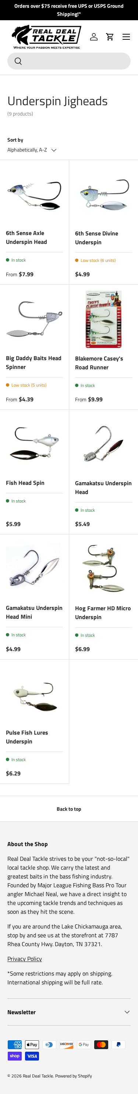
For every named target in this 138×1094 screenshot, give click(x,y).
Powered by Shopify (73, 1075)
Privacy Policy (24, 958)
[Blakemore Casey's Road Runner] (103, 319)
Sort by (15, 139)
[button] (110, 37)
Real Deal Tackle (38, 1075)
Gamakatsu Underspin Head (103, 487)
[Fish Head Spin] (34, 444)
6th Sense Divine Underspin (96, 237)
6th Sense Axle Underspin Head (26, 237)
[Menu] (126, 37)
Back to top (69, 809)
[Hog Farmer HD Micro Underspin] (103, 569)
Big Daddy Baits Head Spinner (33, 362)
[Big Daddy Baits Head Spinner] (34, 319)
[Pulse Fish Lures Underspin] (34, 693)
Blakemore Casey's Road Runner (99, 363)
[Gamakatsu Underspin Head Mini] (34, 568)
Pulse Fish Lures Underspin (27, 737)
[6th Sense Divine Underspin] (103, 194)
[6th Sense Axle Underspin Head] (34, 194)
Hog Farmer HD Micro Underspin (103, 612)
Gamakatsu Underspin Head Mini (34, 612)
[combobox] (69, 61)
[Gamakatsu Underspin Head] (103, 444)
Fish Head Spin (25, 482)
